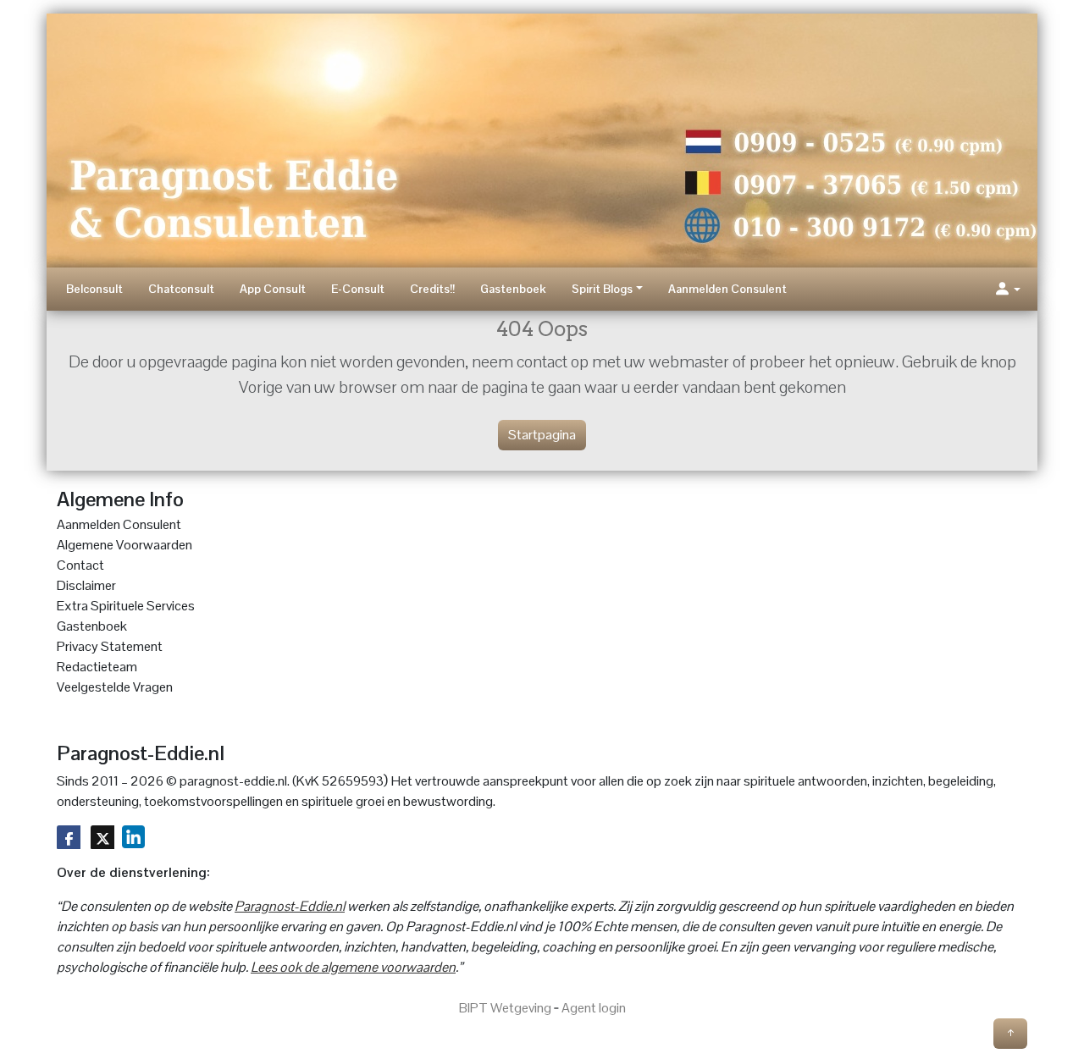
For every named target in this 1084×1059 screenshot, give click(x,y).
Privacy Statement (110, 646)
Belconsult (94, 288)
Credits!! (432, 288)
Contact (80, 565)
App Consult (273, 288)
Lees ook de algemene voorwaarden (353, 967)
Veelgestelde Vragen (115, 687)
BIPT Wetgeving (505, 1008)
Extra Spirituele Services (126, 606)
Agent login (593, 1008)
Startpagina (542, 435)
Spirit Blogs (602, 288)
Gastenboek (513, 288)
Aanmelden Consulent (727, 288)
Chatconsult (181, 288)
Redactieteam (97, 667)
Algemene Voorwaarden (124, 545)
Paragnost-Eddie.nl (290, 906)
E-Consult (357, 288)
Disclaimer (86, 585)
